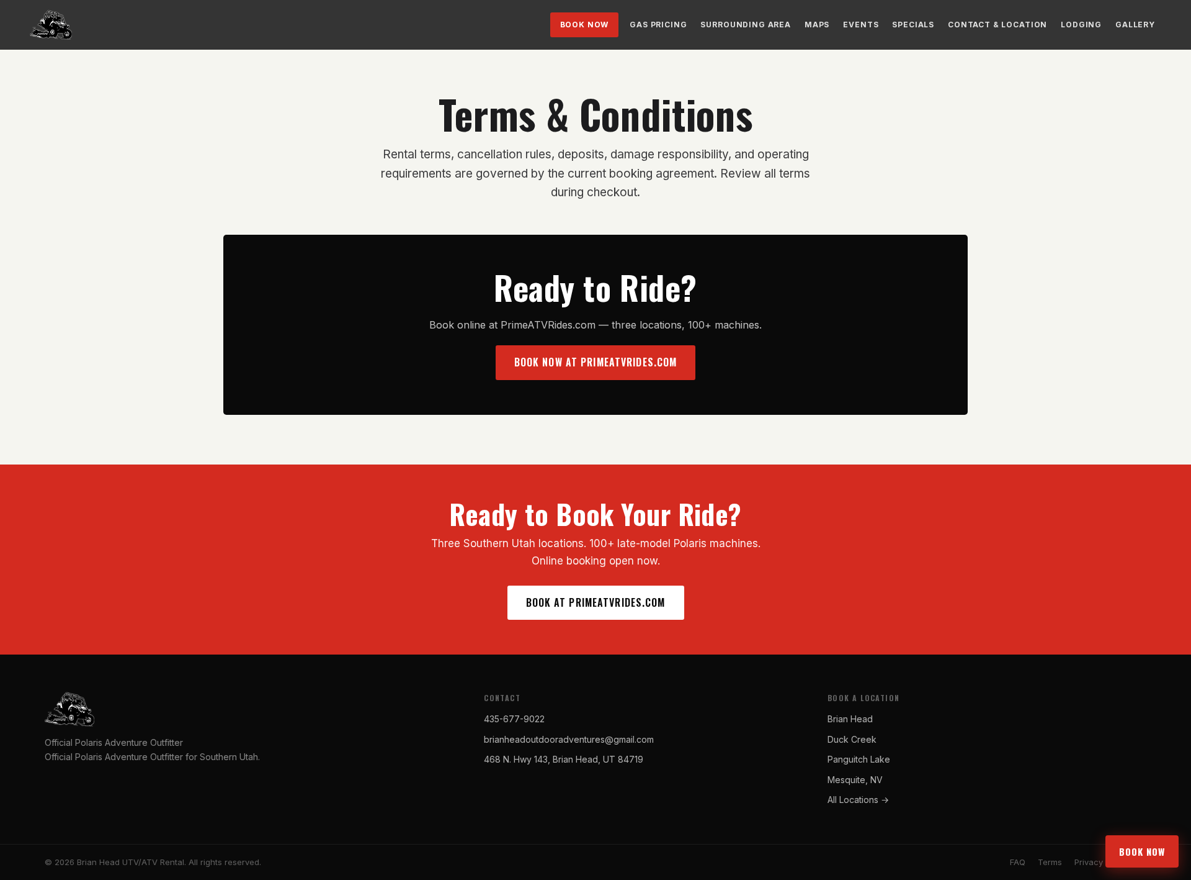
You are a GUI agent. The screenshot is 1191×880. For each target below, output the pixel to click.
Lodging (1081, 24)
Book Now (584, 24)
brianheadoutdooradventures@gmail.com (569, 739)
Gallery (1135, 24)
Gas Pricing (658, 24)
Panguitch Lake (858, 759)
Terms (1050, 862)
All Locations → (858, 799)
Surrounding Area (745, 24)
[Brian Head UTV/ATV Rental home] (51, 25)
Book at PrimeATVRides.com (596, 602)
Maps (817, 24)
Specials (913, 24)
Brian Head (850, 719)
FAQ (1017, 862)
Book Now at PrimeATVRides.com (595, 362)
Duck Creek (852, 739)
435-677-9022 (514, 719)
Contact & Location (997, 24)
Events (860, 24)
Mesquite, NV (855, 779)
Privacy (1088, 862)
